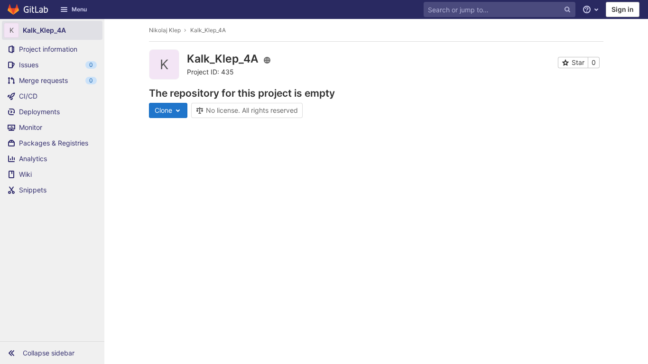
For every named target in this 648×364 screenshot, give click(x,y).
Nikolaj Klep (165, 30)
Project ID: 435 (210, 72)
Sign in (622, 9)
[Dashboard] (28, 9)
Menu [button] (79, 9)
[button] (52, 352)
